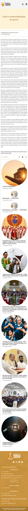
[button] (26, 4)
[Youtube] (19, 462)
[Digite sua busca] (23, 4)
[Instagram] (16, 462)
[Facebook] (14, 462)
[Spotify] (22, 462)
